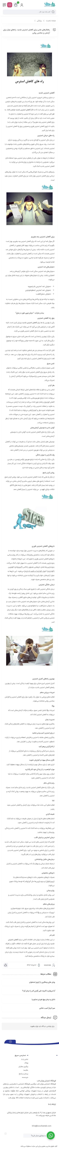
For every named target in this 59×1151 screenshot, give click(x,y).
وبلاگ (26, 1063)
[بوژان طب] (49, 4)
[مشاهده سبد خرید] (15, 5)
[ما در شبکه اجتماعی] (9, 4)
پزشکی (39, 20)
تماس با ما (24, 1059)
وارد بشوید (34, 1026)
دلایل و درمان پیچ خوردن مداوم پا (43, 999)
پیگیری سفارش (23, 1066)
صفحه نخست (51, 20)
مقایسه (25, 1070)
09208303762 (45, 1120)
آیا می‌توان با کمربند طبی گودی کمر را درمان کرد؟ (38, 990)
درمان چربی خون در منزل (24, 313)
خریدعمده (25, 1077)
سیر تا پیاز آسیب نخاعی (47, 1008)
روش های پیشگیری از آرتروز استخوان (42, 982)
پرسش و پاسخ (23, 1074)
